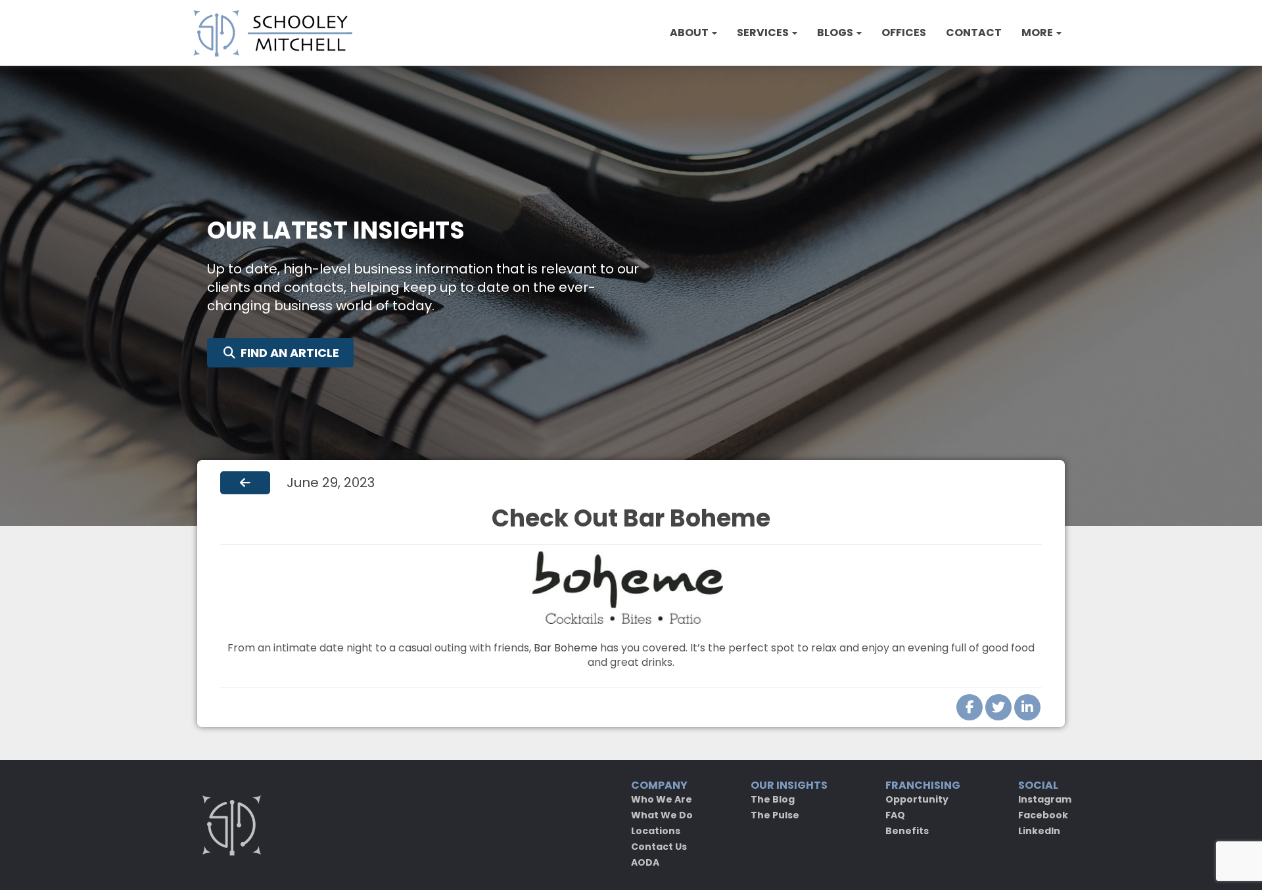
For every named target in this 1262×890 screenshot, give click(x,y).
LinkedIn (1039, 830)
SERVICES (764, 32)
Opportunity (916, 799)
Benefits (907, 830)
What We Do (662, 815)
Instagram (1044, 799)
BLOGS (836, 32)
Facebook (1043, 815)
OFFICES (903, 32)
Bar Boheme (565, 647)
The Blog (773, 799)
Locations (655, 830)
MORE (1038, 32)
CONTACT (974, 32)
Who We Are (661, 799)
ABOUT (690, 32)
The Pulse (775, 815)
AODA (645, 862)
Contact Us (659, 846)
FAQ (895, 815)
